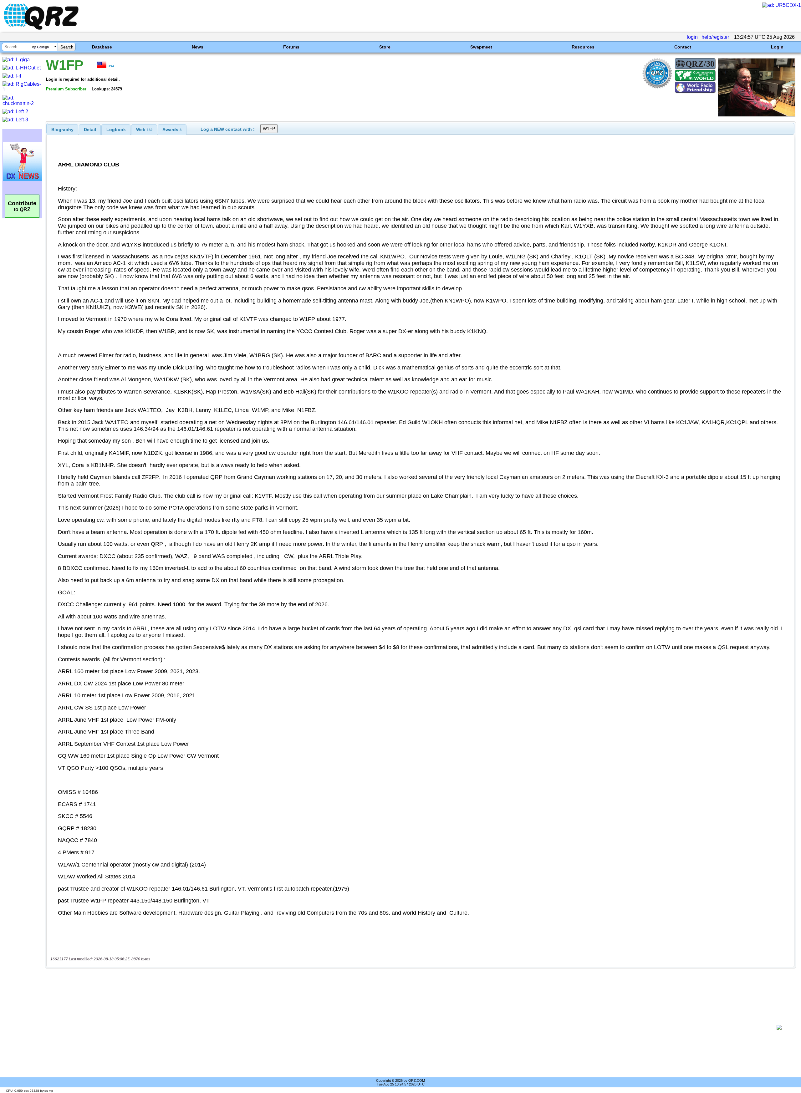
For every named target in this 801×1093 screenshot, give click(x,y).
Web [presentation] (144, 129)
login (692, 37)
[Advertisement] (408, 1027)
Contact (682, 46)
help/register (715, 37)
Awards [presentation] (171, 129)
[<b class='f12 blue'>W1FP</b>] (756, 115)
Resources (583, 46)
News (197, 46)
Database (102, 46)
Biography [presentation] (62, 129)
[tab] (62, 129)
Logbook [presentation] (116, 129)
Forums (291, 46)
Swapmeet (481, 46)
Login (777, 46)
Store (384, 46)
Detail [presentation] (90, 129)
